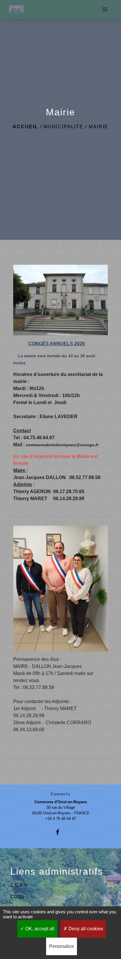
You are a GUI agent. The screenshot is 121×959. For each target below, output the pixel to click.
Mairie (98, 126)
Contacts (60, 794)
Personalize (61, 946)
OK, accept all (39, 928)
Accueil (25, 126)
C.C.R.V (19, 885)
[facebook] (60, 832)
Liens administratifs (56, 871)
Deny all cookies (85, 928)
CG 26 (17, 896)
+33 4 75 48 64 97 (60, 818)
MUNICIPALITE (63, 126)
